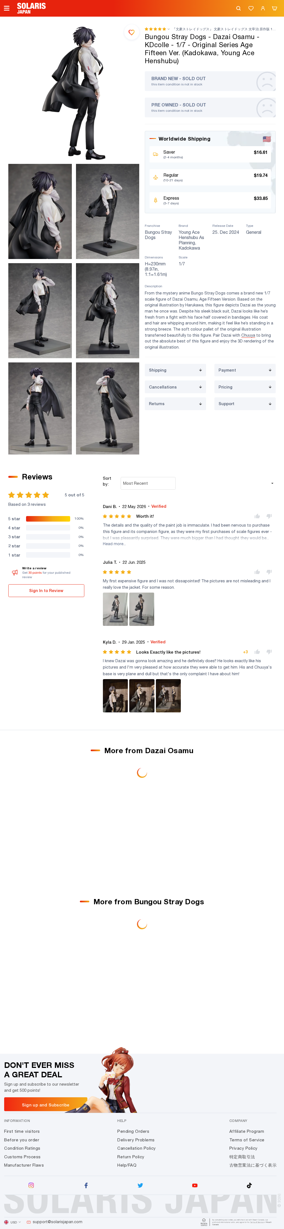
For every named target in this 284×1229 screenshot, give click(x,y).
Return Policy (130, 1156)
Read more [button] (113, 543)
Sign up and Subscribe (45, 1104)
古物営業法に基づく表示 (253, 1165)
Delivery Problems (136, 1139)
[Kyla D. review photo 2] (141, 695)
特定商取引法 (242, 1156)
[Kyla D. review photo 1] (115, 695)
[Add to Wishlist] (131, 31)
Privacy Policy (243, 1148)
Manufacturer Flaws (24, 1165)
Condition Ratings (22, 1148)
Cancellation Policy (136, 1148)
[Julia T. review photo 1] (115, 609)
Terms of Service (247, 1139)
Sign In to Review (46, 590)
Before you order (21, 1139)
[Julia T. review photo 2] (141, 609)
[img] (117, 516)
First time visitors (22, 1131)
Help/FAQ (126, 1165)
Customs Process (22, 1156)
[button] (155, 29)
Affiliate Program (246, 1131)
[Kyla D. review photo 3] (168, 695)
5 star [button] (14, 518)
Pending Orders (133, 1131)
